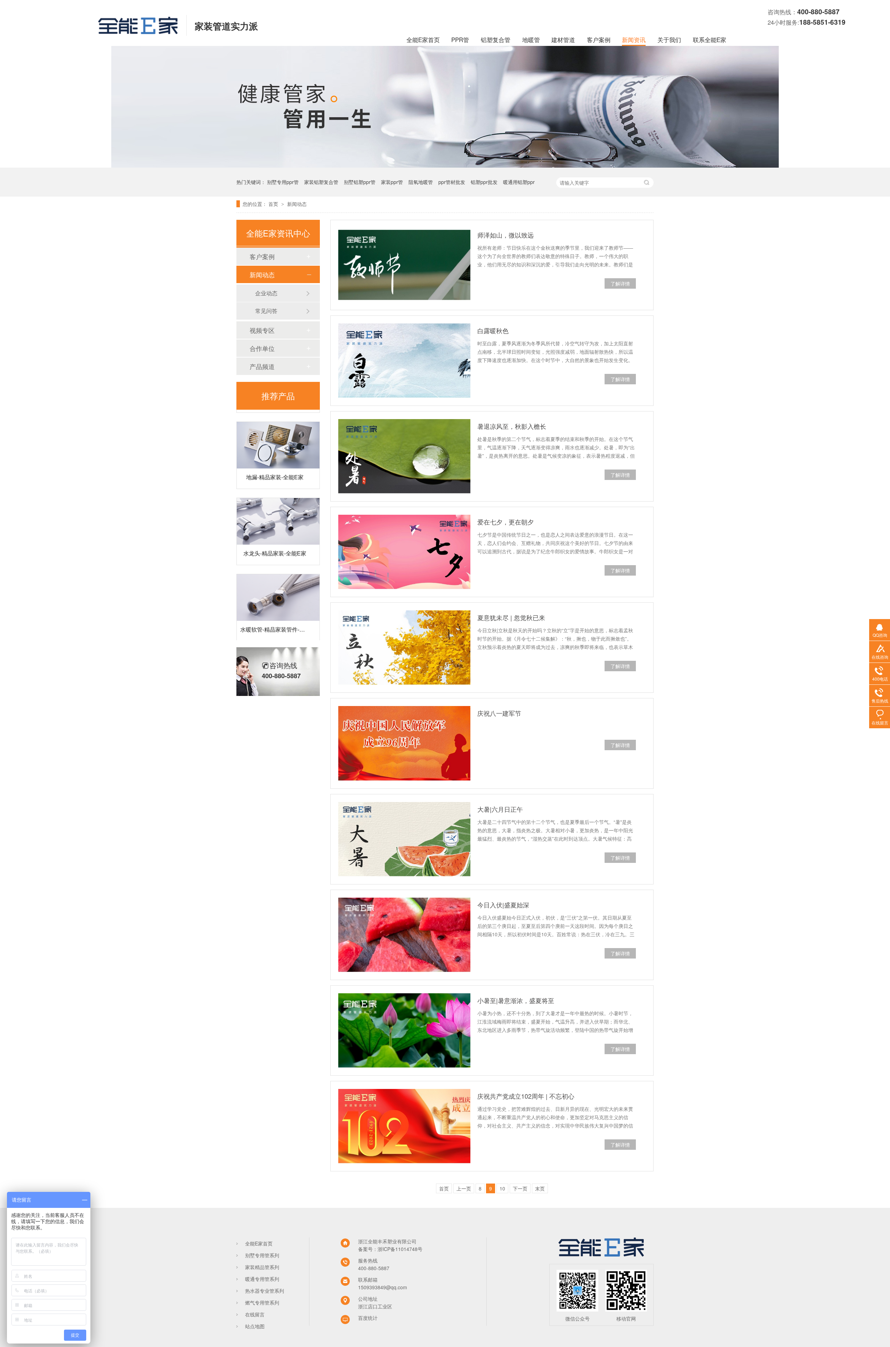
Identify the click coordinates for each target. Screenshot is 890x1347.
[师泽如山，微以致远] (404, 265)
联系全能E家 (709, 39)
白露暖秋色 (493, 330)
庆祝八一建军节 (499, 712)
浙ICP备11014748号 (400, 1248)
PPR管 (460, 39)
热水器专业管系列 (264, 1290)
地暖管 (531, 39)
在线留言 (255, 1314)
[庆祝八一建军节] (404, 743)
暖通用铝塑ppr (519, 181)
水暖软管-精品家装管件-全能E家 (280, 612)
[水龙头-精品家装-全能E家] (278, 504)
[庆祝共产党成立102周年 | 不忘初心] (404, 1126)
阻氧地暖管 (420, 181)
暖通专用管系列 (262, 1278)
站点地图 (255, 1326)
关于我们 (669, 39)
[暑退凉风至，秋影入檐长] (404, 456)
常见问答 (266, 311)
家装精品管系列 (262, 1267)
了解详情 (620, 283)
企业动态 (266, 293)
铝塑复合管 (495, 39)
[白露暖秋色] (404, 360)
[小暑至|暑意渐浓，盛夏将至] (404, 1030)
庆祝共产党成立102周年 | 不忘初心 (525, 1095)
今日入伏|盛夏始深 (503, 904)
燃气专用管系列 (262, 1302)
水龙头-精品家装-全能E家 (274, 536)
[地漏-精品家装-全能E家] (278, 427)
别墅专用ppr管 (283, 181)
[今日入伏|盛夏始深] (404, 935)
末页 (540, 1188)
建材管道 (563, 39)
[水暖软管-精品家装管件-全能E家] (278, 580)
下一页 (520, 1188)
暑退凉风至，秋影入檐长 (511, 426)
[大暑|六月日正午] (404, 839)
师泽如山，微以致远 (505, 234)
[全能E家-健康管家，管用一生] (445, 165)
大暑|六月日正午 (500, 808)
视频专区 (262, 330)
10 (502, 1188)
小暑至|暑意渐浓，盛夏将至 (515, 1000)
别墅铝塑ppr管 (359, 181)
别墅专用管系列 (262, 1255)
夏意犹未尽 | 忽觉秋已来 (511, 617)
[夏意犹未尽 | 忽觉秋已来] (404, 647)
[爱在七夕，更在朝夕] (404, 552)
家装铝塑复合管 (321, 181)
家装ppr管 (392, 181)
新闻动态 (297, 203)
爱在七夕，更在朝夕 (505, 521)
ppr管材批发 (451, 181)
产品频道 (262, 366)
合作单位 (262, 348)
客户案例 (598, 39)
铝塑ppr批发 (484, 181)
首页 (274, 203)
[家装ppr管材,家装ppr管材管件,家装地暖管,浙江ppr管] (138, 31)
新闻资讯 (634, 39)
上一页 (463, 1188)
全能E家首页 (423, 39)
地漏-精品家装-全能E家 (275, 460)
